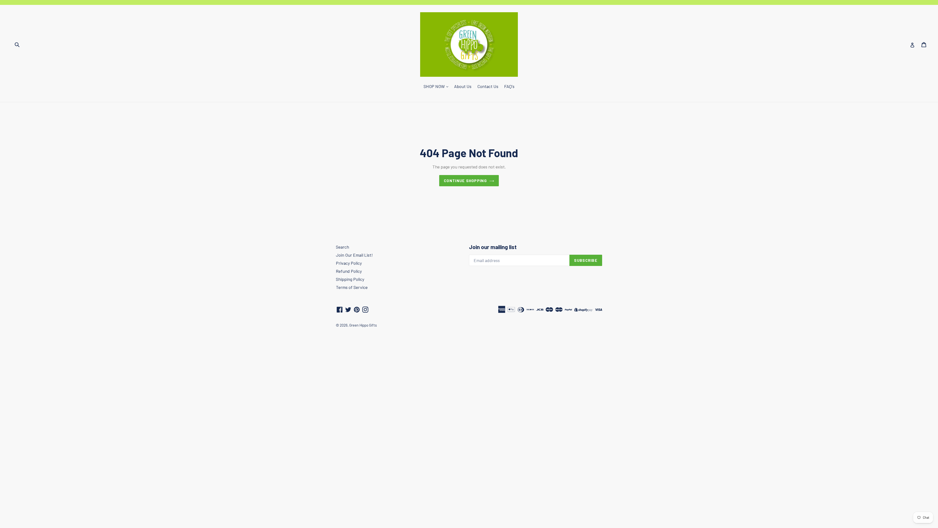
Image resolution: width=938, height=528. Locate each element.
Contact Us (487, 86)
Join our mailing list (493, 247)
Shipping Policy (350, 279)
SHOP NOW (435, 86)
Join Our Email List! (354, 255)
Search (342, 247)
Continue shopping (465, 180)
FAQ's (509, 86)
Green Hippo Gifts (363, 325)
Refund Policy (349, 271)
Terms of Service (352, 287)
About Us (462, 86)
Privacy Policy (349, 263)
